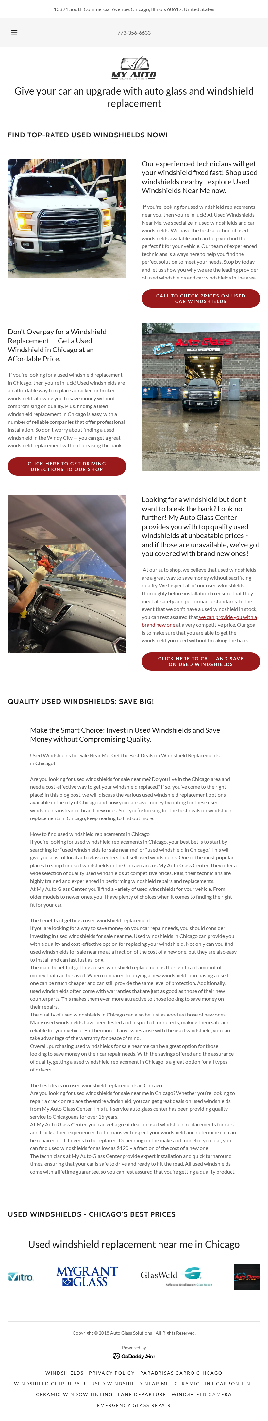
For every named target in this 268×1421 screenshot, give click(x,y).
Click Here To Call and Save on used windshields (200, 661)
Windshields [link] (64, 1373)
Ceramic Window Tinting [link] (74, 1394)
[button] (19, 32)
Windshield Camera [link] (202, 1394)
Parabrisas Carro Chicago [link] (181, 1373)
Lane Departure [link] (142, 1394)
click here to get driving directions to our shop (67, 466)
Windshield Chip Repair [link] (50, 1383)
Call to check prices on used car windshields (201, 298)
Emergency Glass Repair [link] (134, 1405)
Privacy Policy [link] (112, 1373)
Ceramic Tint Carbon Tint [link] (214, 1383)
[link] (134, 68)
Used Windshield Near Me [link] (130, 1383)
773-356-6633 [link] (134, 32)
